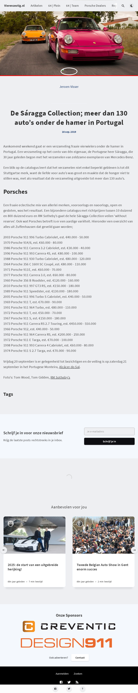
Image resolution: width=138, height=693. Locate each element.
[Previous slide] (3, 550)
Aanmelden (62, 673)
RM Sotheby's (60, 377)
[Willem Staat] (80, 524)
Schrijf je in (109, 441)
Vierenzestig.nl (14, 5)
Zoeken (78, 673)
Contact (80, 657)
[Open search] (123, 5)
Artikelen (37, 5)
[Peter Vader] (11, 524)
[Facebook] (55, 688)
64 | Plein (54, 5)
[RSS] (77, 682)
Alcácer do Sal (69, 367)
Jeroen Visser (69, 86)
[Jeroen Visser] (69, 76)
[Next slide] (134, 550)
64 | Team (72, 5)
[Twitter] (69, 688)
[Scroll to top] (82, 688)
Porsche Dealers (95, 5)
